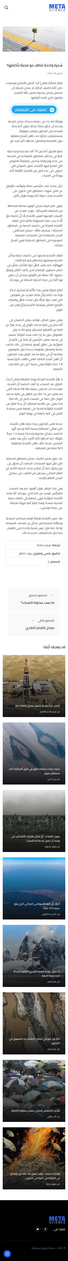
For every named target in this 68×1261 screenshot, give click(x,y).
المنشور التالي (46, 620)
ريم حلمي (51, 779)
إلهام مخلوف (50, 846)
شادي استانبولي (49, 914)
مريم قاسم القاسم (48, 711)
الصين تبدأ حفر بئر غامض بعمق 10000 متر (37, 705)
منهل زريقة (51, 1184)
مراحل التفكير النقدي (39, 628)
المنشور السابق (37, 595)
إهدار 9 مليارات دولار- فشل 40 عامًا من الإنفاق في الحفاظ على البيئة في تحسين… (35, 1175)
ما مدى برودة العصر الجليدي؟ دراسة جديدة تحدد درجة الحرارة (37, 973)
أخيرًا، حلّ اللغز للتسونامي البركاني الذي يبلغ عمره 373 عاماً (37, 905)
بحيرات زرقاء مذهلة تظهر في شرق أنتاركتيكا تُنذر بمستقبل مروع (34, 771)
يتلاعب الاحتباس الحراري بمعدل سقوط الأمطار (35, 1110)
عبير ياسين (51, 981)
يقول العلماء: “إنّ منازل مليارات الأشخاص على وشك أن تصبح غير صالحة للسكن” (35, 838)
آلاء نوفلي (51, 1116)
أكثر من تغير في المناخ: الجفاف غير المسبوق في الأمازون (34, 1040)
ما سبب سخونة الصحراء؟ (37, 602)
